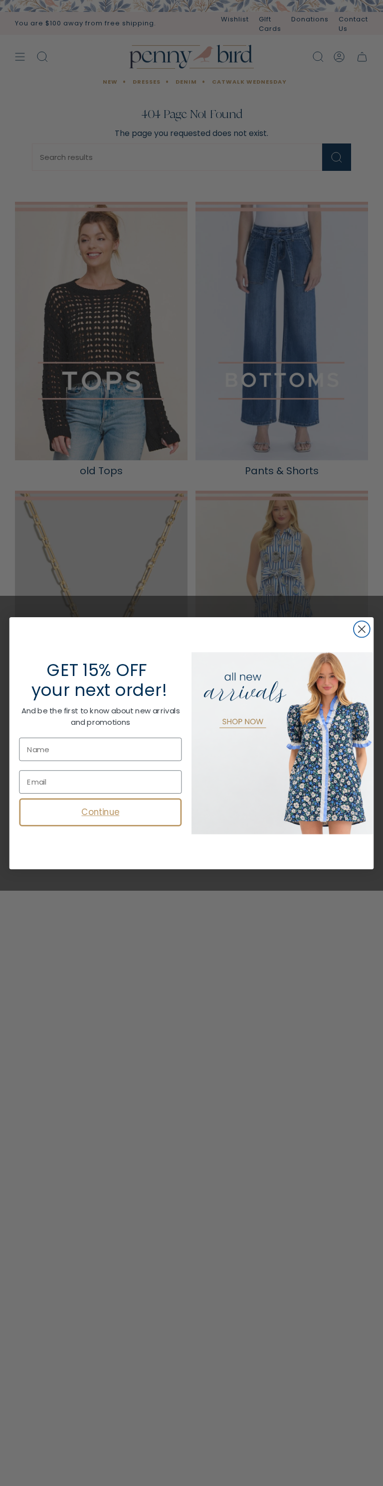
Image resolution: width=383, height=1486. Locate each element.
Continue (100, 811)
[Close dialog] (362, 629)
